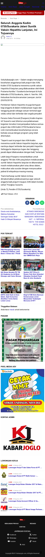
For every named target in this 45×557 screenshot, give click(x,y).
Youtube (13, 541)
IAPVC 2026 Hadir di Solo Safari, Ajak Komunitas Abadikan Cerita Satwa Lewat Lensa (10, 298)
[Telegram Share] (37, 203)
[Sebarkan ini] (27, 203)
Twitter (34, 535)
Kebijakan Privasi (12, 523)
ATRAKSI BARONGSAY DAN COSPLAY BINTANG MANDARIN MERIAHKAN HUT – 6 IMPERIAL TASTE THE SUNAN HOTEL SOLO (34, 217)
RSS (23, 544)
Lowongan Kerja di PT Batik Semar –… (23, 476)
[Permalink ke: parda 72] (3, 37)
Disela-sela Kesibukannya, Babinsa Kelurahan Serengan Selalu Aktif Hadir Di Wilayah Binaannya (11, 214)
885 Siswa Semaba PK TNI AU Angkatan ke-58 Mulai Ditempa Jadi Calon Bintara (11, 274)
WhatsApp (13, 538)
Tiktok (34, 541)
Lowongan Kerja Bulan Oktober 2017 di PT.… (25, 493)
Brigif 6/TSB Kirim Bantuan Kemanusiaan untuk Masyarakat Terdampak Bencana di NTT (33, 298)
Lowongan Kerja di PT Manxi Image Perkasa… (26, 509)
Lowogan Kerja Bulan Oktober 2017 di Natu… (25, 484)
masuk (12, 310)
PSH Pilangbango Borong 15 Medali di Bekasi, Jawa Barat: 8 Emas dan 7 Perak (10, 251)
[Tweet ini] (32, 203)
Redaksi (33, 523)
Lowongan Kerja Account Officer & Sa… (23, 501)
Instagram (34, 538)
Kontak (22, 527)
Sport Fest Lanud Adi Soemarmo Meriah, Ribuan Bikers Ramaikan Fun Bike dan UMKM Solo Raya (33, 252)
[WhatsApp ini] (42, 203)
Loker (10, 465)
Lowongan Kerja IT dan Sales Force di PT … (25, 467)
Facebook (13, 535)
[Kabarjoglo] (22, 3)
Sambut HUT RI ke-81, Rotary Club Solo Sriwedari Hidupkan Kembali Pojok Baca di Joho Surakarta (34, 275)
